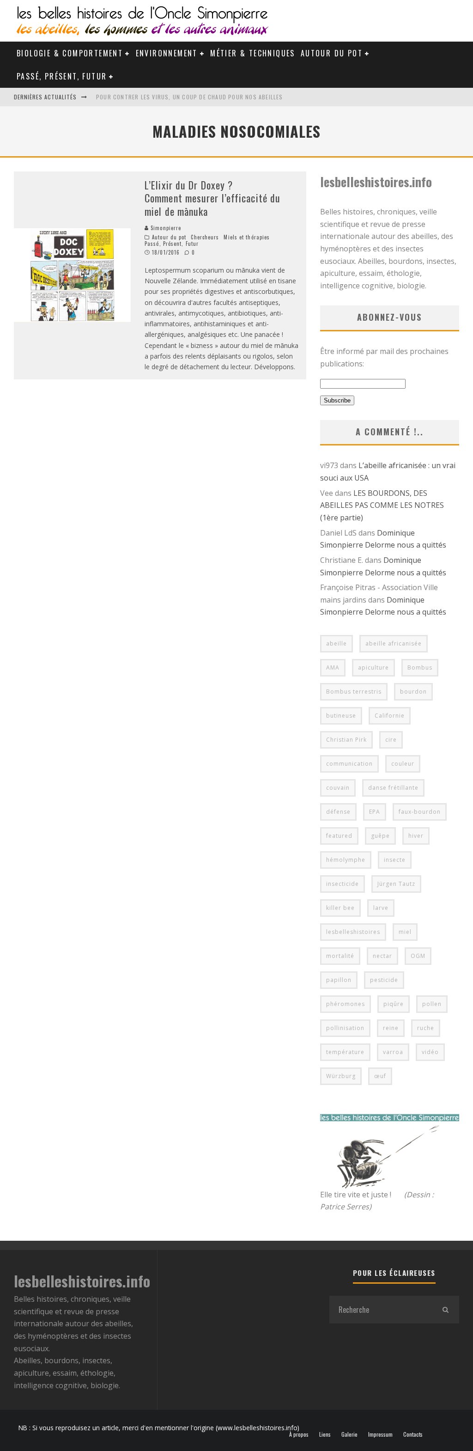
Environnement (167, 53)
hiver (416, 836)
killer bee (340, 908)
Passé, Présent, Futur (62, 76)
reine (391, 1028)
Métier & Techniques (252, 53)
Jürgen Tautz (396, 884)
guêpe (380, 836)
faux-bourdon (420, 812)
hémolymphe (345, 860)
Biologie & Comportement (70, 53)
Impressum (380, 1434)
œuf (380, 1076)
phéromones (345, 1004)
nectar (382, 956)
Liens (325, 1434)
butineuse (341, 715)
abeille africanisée (393, 643)
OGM (418, 956)
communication (349, 764)
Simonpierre (165, 228)
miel (405, 932)
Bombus (419, 667)
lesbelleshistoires (353, 932)
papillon (339, 980)
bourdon (413, 691)
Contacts (413, 1434)
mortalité (340, 956)
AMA (333, 667)
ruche (425, 1028)
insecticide (342, 884)
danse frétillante (393, 788)
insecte (395, 860)
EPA (374, 812)
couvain (338, 788)
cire (391, 740)
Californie (390, 715)
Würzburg (341, 1076)
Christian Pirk (346, 740)
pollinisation (345, 1028)
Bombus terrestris (354, 691)
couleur (402, 764)
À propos (299, 1434)
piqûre (393, 1004)
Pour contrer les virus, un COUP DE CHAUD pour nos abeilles (189, 97)
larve (380, 908)
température (345, 1052)
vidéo (430, 1052)
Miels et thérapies (247, 237)
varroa (393, 1052)
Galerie (349, 1434)
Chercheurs (205, 237)
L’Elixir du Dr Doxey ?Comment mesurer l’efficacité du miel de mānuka (212, 198)
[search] (445, 1309)
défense (338, 812)
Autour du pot (332, 53)
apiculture (373, 667)
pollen (432, 1004)
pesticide (384, 980)
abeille (336, 643)
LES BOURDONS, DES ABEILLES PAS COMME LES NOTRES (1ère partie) (382, 505)
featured (339, 836)
